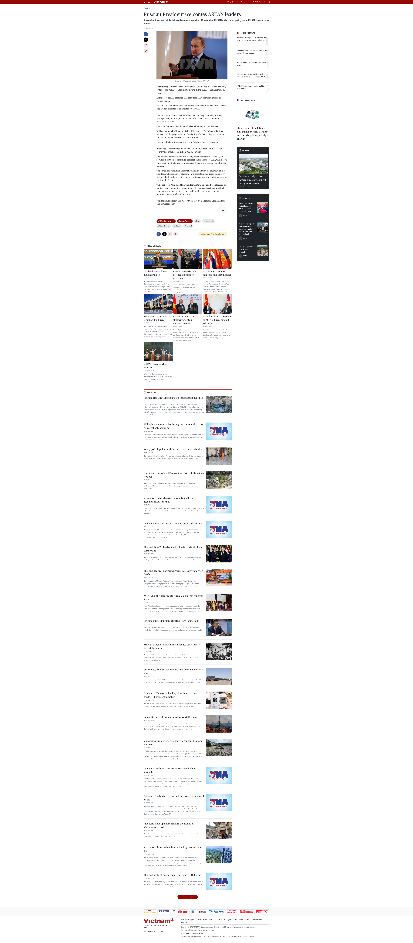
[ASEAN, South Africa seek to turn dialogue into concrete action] (219, 602)
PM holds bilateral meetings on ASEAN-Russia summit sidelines (217, 320)
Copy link (146, 51)
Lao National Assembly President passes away (252, 63)
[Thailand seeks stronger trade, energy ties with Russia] (219, 881)
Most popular (248, 33)
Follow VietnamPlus (207, 234)
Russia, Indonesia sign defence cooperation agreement (184, 275)
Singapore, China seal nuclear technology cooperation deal (172, 849)
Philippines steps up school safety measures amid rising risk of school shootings (173, 426)
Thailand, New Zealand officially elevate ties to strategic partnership (173, 548)
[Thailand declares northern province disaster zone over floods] (219, 577)
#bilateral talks (209, 221)
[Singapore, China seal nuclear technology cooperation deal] (219, 854)
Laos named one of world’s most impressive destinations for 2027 (174, 474)
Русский (262, 2)
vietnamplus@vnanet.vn (194, 933)
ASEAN (189, 226)
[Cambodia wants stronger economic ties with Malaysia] (219, 529)
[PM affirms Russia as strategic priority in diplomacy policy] (187, 304)
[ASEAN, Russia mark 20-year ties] (158, 351)
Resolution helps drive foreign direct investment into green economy (252, 180)
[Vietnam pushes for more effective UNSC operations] (219, 627)
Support (217, 919)
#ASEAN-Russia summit (166, 221)
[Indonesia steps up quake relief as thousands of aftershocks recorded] (219, 830)
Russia (178, 226)
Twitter (146, 39)
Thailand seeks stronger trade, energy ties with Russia (172, 874)
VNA (235, 919)
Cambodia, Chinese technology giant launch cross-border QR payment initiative (171, 695)
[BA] (262, 911)
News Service (244, 919)
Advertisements (256, 919)
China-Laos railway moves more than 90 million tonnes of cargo (173, 671)
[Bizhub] (202, 911)
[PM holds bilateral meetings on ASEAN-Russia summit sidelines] (217, 304)
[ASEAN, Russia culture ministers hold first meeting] (217, 259)
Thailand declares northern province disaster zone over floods (173, 572)
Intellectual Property (188, 919)
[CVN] (232, 911)
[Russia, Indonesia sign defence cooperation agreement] (187, 259)
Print (146, 45)
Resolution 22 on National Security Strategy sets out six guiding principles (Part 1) (253, 133)
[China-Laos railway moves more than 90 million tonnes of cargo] (219, 676)
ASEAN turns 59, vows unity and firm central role (251, 87)
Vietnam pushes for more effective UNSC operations (171, 620)
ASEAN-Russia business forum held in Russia (156, 318)
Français (244, 2)
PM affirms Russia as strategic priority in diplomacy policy (183, 320)
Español (251, 2)
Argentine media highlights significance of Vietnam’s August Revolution (172, 646)
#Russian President (184, 221)
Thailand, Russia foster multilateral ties (155, 273)
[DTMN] (247, 911)
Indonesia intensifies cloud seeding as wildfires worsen (173, 717)
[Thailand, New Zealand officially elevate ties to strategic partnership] (219, 553)
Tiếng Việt (230, 2)
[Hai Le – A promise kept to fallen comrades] (262, 250)
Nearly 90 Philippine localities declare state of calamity (173, 449)
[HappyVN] (150, 911)
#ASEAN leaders (164, 226)
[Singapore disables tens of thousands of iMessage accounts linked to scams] (219, 504)
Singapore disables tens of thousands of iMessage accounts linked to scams (170, 499)
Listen (245, 215)
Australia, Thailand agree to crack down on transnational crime (174, 797)
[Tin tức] (183, 911)
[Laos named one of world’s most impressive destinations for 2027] (219, 480)
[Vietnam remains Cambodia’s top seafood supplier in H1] (219, 404)
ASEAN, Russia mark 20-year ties (156, 365)
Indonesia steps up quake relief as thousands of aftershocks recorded (169, 825)
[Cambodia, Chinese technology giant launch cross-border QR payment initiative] (219, 700)
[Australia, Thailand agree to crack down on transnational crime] (219, 802)
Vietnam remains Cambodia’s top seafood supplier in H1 (173, 397)
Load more (187, 897)
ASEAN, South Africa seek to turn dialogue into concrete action (173, 597)
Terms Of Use (202, 919)
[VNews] (173, 911)
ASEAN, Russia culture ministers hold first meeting (217, 273)
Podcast (246, 198)
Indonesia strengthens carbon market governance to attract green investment (252, 38)
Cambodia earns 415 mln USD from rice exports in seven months (252, 51)
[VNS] (216, 911)
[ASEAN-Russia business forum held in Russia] (158, 304)
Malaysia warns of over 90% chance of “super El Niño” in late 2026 (173, 742)
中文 (256, 2)
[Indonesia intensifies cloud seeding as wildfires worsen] (219, 724)
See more (151, 392)
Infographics (248, 100)
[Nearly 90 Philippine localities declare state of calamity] (219, 456)
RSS (210, 919)
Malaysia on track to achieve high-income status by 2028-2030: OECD (251, 75)
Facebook (146, 34)
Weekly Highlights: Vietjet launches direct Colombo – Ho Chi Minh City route (247, 207)
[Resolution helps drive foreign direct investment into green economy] (253, 164)
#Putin (197, 221)
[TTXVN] (163, 911)
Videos (245, 150)
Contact (184, 922)
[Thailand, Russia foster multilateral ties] (158, 259)
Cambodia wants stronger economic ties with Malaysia (173, 523)
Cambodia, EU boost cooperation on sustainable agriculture (169, 770)
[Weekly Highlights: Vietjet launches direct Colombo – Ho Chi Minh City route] (262, 207)
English (237, 2)
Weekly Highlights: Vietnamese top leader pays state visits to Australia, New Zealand (246, 229)
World (147, 8)
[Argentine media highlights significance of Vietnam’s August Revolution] (219, 651)
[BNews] (192, 911)
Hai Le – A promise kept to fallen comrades (246, 249)
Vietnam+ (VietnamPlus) (161, 1)
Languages (227, 919)
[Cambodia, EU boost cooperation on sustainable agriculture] (219, 775)
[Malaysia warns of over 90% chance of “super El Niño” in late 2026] (219, 747)
